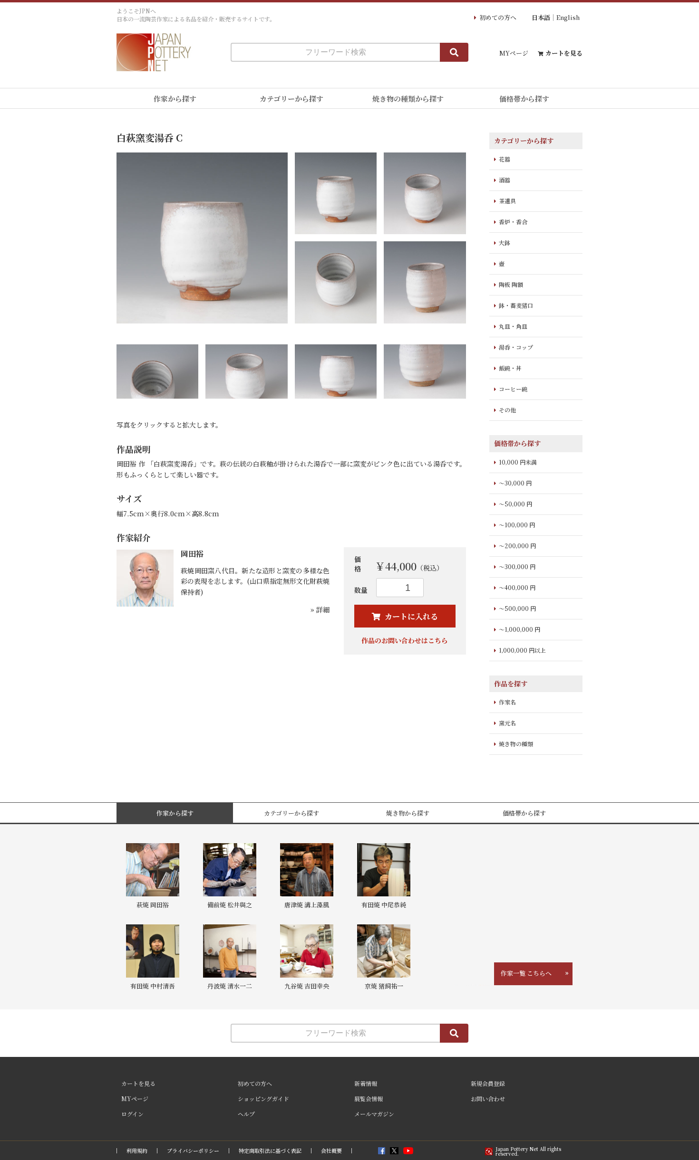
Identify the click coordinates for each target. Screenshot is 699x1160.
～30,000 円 (515, 483)
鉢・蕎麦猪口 (516, 305)
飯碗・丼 (510, 368)
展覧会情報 (368, 1098)
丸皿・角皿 (513, 326)
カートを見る (563, 52)
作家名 (507, 702)
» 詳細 (320, 609)
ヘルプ (246, 1114)
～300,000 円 (517, 566)
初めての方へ (497, 17)
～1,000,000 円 (519, 629)
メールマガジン (374, 1114)
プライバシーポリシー (193, 1150)
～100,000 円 (517, 525)
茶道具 (507, 201)
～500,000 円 (517, 608)
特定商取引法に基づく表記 (270, 1150)
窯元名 (507, 723)
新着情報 (365, 1083)
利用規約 (136, 1150)
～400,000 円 (517, 587)
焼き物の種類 (516, 744)
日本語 (541, 17)
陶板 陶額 (511, 284)
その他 (507, 410)
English (568, 17)
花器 (504, 159)
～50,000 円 (515, 504)
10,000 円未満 (518, 462)
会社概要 (331, 1150)
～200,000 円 (517, 546)
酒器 (504, 180)
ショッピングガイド (263, 1098)
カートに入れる (410, 616)
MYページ (513, 52)
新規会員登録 (488, 1083)
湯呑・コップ (516, 347)
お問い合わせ (488, 1098)
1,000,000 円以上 (522, 650)
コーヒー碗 (513, 389)
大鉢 (504, 242)
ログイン (132, 1114)
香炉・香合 (513, 222)
